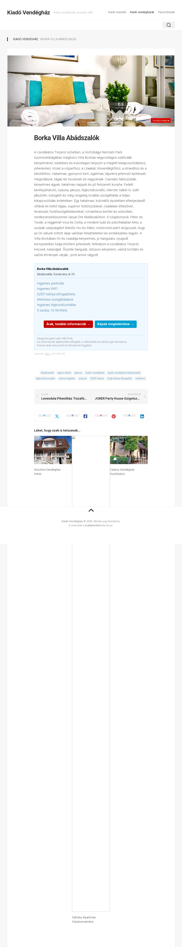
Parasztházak (166, 12)
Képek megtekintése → (115, 324)
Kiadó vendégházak (142, 12)
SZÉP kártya (97, 378)
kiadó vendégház (94, 372)
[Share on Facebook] (77, 416)
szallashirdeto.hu (95, 525)
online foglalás (66, 378)
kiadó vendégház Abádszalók (124, 372)
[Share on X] (48, 416)
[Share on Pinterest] (105, 416)
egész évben (64, 372)
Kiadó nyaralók (117, 12)
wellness (140, 378)
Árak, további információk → (68, 324)
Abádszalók (47, 372)
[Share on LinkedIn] (133, 416)
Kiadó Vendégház (28, 12)
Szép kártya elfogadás (119, 378)
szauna (82, 378)
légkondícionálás (45, 378)
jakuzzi (78, 372)
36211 (48, 353)
